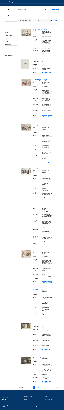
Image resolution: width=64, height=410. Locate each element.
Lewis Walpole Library (45, 72)
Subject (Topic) (9, 44)
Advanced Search (54, 9)
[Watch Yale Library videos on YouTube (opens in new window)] (5, 399)
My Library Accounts (28, 396)
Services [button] (16, 4)
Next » (28, 23)
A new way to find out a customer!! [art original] (40, 30)
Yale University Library (9, 2)
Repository (8, 29)
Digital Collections (10, 16)
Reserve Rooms (50, 1)
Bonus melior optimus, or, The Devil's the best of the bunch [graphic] (41, 168)
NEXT (58, 387)
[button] (46, 9)
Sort (39, 23)
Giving (46, 396)
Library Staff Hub (48, 399)
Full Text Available (10, 55)
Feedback (25, 399)
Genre (6, 32)
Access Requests (33, 1)
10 (49, 23)
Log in (39, 1)
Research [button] (9, 4)
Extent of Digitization (11, 23)
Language (7, 38)
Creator (7, 41)
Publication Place (9, 50)
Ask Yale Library (43, 1)
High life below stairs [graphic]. (38, 357)
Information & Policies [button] (41, 4)
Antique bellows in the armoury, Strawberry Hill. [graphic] (40, 59)
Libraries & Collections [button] (27, 4)
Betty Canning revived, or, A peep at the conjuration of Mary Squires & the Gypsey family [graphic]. (40, 80)
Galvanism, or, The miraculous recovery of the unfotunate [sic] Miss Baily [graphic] (41, 290)
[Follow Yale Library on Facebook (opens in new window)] (2, 399)
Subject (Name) (9, 47)
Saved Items (27, 1)
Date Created (8, 52)
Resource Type (8, 35)
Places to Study (56, 1)
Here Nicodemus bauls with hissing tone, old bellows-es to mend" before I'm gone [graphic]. (40, 324)
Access (7, 27)
